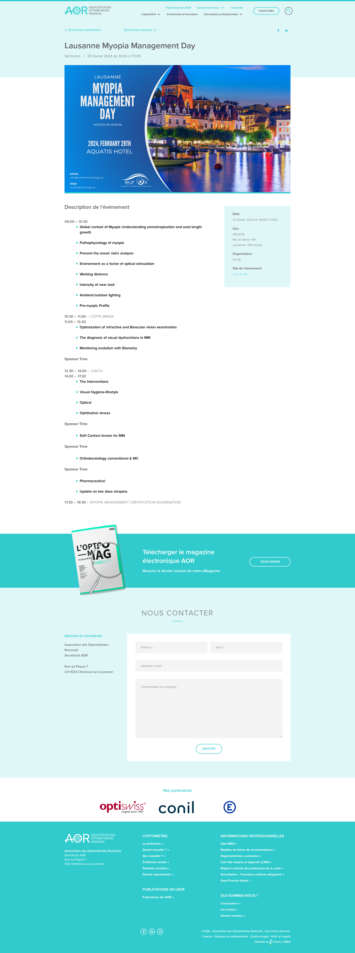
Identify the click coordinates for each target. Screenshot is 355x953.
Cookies (207, 936)
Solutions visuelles (155, 868)
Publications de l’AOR (157, 897)
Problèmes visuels (155, 862)
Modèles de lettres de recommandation (247, 850)
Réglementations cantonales (240, 856)
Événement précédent (84, 30)
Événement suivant (138, 30)
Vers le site (240, 274)
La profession (151, 844)
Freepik (285, 936)
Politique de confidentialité (231, 936)
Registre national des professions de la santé (251, 868)
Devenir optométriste (157, 875)
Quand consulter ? (155, 850)
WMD (287, 942)
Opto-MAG (228, 844)
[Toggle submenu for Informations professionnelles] (241, 14)
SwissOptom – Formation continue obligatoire (251, 875)
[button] (278, 31)
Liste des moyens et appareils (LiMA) (245, 862)
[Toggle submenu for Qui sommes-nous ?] (222, 7)
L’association (229, 904)
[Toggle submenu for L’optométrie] (158, 14)
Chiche (276, 942)
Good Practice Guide (234, 881)
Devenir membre (232, 916)
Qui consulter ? (153, 856)
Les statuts (228, 910)
